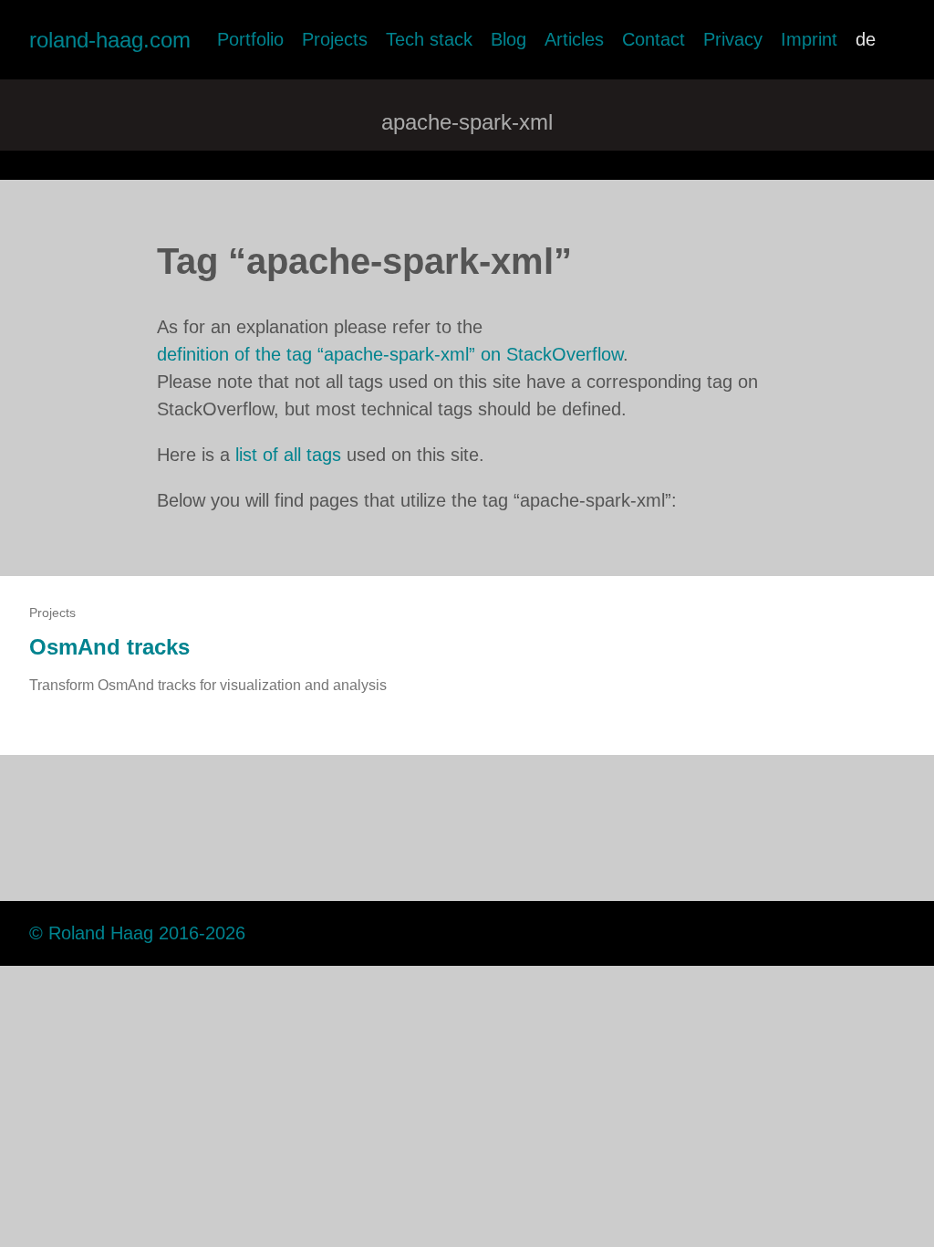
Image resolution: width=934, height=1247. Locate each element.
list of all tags (288, 455)
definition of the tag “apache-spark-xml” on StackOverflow (390, 354)
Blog (508, 39)
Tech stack (429, 39)
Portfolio (250, 39)
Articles (574, 39)
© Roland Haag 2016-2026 (137, 933)
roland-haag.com (110, 39)
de (866, 39)
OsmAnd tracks (109, 646)
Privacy (733, 39)
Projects (335, 39)
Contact (653, 39)
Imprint (809, 39)
